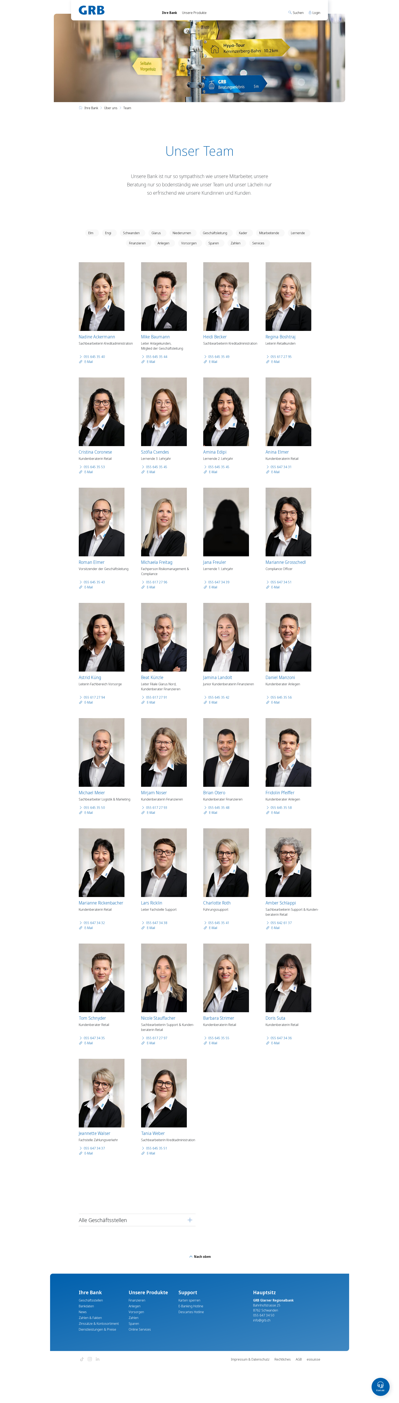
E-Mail (88, 361)
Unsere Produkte (194, 12)
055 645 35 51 (156, 1148)
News (83, 1312)
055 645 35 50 (94, 807)
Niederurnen (182, 233)
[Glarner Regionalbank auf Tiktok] (82, 1359)
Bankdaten (86, 1306)
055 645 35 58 (281, 807)
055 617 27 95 (281, 356)
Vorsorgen (189, 243)
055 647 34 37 (94, 1148)
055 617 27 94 (94, 697)
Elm (90, 233)
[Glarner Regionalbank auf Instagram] (90, 1359)
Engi (108, 233)
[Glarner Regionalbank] (116, 10)
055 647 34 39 (218, 582)
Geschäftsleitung (215, 233)
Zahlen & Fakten (90, 1317)
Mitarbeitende (269, 233)
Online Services (140, 1329)
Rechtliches (283, 1359)
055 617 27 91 (156, 697)
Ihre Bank (169, 12)
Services (258, 243)
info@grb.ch (261, 1320)
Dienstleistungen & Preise (97, 1329)
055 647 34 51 (281, 582)
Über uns (110, 108)
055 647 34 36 (281, 1038)
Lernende (298, 233)
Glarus (156, 233)
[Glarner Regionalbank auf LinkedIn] (98, 1359)
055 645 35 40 (94, 356)
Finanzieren (137, 243)
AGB (299, 1359)
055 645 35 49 (218, 356)
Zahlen (235, 243)
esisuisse (313, 1359)
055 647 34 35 (94, 1038)
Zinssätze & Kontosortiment (99, 1323)
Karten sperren (189, 1300)
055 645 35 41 (218, 922)
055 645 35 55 (218, 1038)
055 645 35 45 (156, 467)
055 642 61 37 (281, 922)
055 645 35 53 (94, 467)
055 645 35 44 (156, 356)
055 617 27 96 (156, 582)
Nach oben (202, 1256)
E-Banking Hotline (191, 1306)
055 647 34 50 (263, 1315)
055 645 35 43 (94, 582)
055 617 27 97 (156, 1038)
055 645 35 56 (281, 697)
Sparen (213, 243)
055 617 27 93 (156, 807)
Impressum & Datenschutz (250, 1359)
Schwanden (131, 233)
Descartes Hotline (191, 1312)
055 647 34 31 (281, 467)
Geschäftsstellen (91, 1300)
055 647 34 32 (94, 922)
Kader (243, 233)
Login (316, 12)
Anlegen (163, 243)
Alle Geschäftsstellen (103, 1220)
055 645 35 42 (218, 697)
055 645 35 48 (218, 807)
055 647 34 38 (156, 922)
